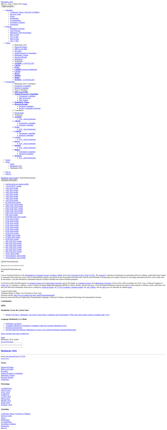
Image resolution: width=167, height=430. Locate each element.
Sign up (8, 174)
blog (103, 287)
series (16, 178)
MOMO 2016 (6, 401)
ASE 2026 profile (11, 200)
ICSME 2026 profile (12, 237)
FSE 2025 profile (11, 215)
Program (8, 26)
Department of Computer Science (37, 275)
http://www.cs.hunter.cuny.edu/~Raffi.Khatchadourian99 (34, 295)
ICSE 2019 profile (12, 219)
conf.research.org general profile (17, 184)
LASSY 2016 (6, 397)
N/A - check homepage (27, 119)
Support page (5, 358)
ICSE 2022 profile (12, 225)
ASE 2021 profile (11, 190)
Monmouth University (103, 283)
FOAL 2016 (5, 393)
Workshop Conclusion (13, 324)
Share (3, 337)
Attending (9, 10)
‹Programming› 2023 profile (15, 258)
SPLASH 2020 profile (13, 245)
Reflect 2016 (5, 403)
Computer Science (35, 283)
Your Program (15, 31)
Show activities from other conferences (15, 334)
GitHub (93, 287)
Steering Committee (22, 88)
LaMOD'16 (5, 395)
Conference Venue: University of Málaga (24, 12)
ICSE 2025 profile (12, 229)
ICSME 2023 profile (12, 235)
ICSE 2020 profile (12, 221)
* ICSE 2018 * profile (13, 186)
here (129, 287)
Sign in (8, 172)
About (12, 16)
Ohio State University (54, 283)
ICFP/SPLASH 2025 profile (15, 217)
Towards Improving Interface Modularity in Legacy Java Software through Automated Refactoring (40, 330)
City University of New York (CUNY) (81, 275)
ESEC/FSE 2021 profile (14, 209)
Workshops (19, 59)
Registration (14, 18)
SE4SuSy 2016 (6, 405)
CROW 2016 (6, 390)
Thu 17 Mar (14, 41)
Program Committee (26, 106)
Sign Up (4, 428)
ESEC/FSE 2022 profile (14, 211)
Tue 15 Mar (14, 37)
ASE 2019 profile (11, 188)
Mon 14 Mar (14, 35)
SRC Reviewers (25, 98)
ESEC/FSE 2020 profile (14, 207)
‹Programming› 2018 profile (15, 256)
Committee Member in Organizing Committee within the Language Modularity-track (36, 326)
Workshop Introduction (13, 328)
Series (12, 164)
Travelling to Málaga (17, 22)
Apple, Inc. (5, 285)
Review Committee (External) (30, 108)
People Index (19, 113)
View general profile (7, 342)
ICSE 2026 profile (12, 231)
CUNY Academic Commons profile (70, 287)
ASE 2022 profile (11, 192)
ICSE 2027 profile (12, 233)
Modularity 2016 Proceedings (20, 33)
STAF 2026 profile (12, 254)
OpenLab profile (48, 287)
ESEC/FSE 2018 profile (14, 205)
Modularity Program (17, 29)
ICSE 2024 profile (12, 227)
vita (88, 287)
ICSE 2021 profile (12, 223)
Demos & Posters (21, 47)
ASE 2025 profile (11, 198)
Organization (10, 82)
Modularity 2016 (7, 178)
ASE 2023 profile (11, 194)
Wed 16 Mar (14, 39)
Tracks (7, 43)
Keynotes (18, 51)
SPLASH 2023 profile (13, 252)
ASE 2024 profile (11, 196)
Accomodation (15, 20)
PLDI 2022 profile (12, 239)
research (102, 275)
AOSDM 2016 (6, 388)
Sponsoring (14, 24)
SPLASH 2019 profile (13, 243)
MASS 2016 (5, 399)
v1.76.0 (22, 356)
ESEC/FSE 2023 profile (14, 213)
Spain (25, 4)
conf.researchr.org (11, 356)
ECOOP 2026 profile (13, 202)
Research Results (21, 57)
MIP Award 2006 (21, 49)
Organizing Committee (23, 86)
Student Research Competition (25, 53)
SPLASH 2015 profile (13, 241)
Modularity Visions (21, 55)
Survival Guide (15, 14)
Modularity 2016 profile (9, 180)
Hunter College (56, 275)
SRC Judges (23, 100)
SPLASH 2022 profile (13, 250)
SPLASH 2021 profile (13, 247)
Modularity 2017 (16, 166)
